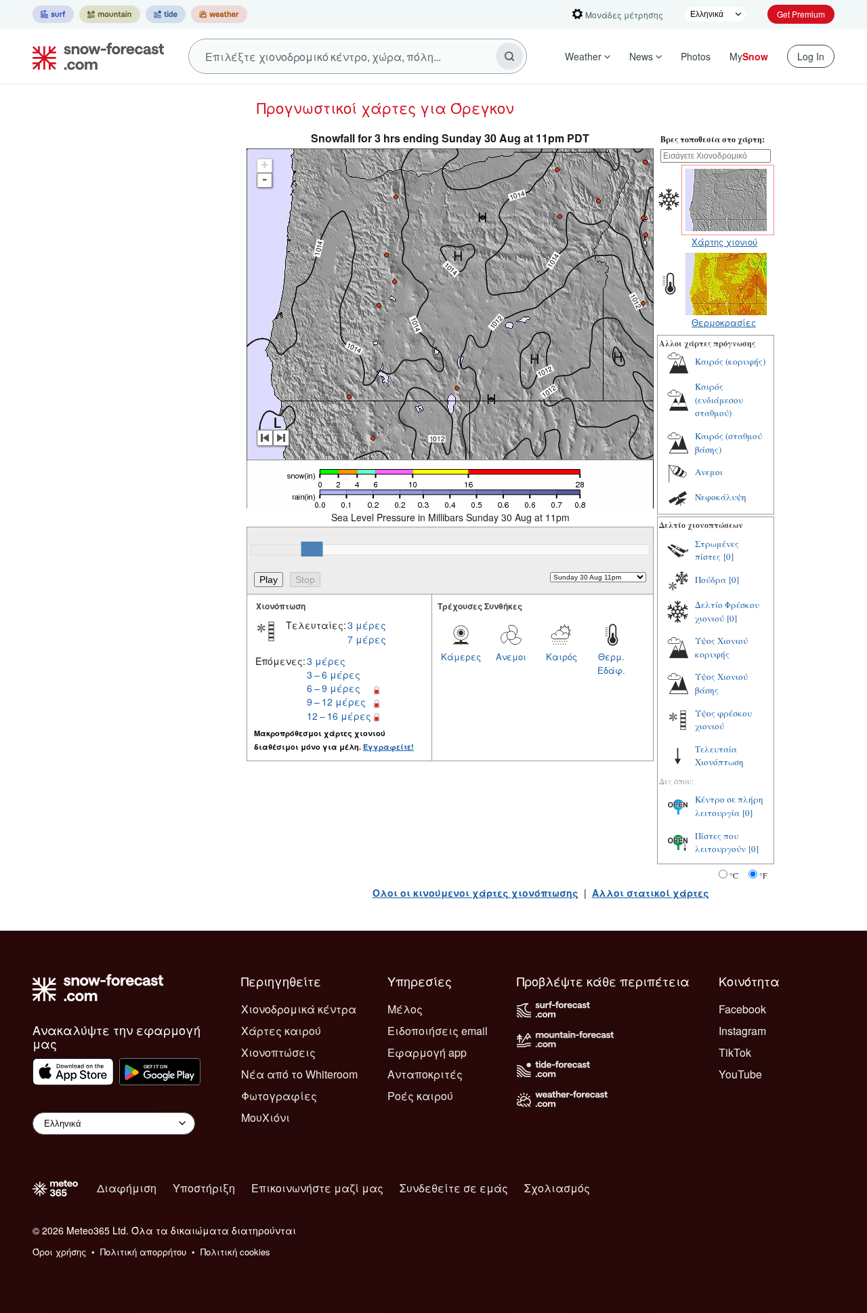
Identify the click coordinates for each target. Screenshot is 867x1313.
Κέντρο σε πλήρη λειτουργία (729, 806)
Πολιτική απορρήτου (143, 1251)
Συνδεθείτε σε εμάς (454, 1188)
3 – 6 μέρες (333, 674)
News (641, 56)
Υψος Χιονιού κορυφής (721, 647)
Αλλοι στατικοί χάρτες (650, 893)
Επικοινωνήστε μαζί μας (317, 1188)
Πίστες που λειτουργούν (720, 842)
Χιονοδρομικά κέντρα (298, 1009)
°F (763, 875)
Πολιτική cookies (235, 1251)
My (748, 56)
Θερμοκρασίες (724, 322)
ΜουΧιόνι (265, 1117)
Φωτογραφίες (279, 1096)
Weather (583, 56)
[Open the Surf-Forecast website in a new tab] (53, 14)
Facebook (742, 1009)
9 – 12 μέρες (336, 701)
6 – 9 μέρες (333, 688)
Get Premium (801, 14)
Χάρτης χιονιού (724, 241)
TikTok (735, 1052)
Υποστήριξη (204, 1188)
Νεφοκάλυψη (720, 497)
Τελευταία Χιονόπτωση (719, 756)
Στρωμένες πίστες (717, 550)
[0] (728, 556)
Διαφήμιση (126, 1188)
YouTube (740, 1074)
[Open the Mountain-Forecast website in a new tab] (109, 14)
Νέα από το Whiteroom (299, 1074)
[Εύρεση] (509, 56)
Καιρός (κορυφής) (730, 361)
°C (733, 875)
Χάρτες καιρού (281, 1030)
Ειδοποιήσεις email (437, 1030)
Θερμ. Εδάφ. (611, 663)
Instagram (742, 1030)
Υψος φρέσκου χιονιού (723, 720)
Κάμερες (461, 656)
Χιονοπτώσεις (278, 1052)
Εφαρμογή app (427, 1052)
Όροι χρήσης (59, 1251)
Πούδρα (710, 579)
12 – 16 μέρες (339, 716)
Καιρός (561, 656)
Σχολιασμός (557, 1188)
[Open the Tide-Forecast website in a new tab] (166, 14)
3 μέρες (366, 625)
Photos (696, 56)
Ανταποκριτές (425, 1074)
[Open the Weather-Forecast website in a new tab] (219, 14)
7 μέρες (366, 639)
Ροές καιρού (420, 1096)
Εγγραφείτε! (388, 747)
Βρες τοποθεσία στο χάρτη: (712, 139)
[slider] (312, 549)
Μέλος (405, 1009)
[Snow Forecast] (94, 56)
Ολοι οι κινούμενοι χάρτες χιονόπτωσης (475, 893)
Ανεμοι (511, 656)
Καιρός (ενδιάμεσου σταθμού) (719, 399)
